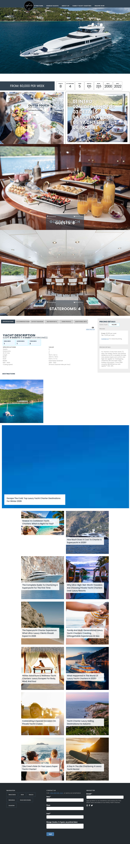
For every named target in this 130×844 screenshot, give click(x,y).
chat (61, 793)
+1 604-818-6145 (54, 793)
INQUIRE (33, 115)
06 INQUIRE (85, 127)
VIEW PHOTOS (90, 329)
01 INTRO (82, 101)
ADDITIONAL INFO (81, 322)
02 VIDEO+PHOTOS (94, 107)
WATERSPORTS (52, 322)
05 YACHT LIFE (89, 122)
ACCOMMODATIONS (23, 322)
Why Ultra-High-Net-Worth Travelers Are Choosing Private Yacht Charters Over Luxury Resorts (84, 588)
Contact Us (105, 339)
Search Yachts (52, 6)
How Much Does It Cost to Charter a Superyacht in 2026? (84, 541)
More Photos (79, 216)
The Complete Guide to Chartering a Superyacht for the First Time (40, 586)
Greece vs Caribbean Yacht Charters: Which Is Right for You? (37, 522)
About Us (65, 6)
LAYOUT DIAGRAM (37, 322)
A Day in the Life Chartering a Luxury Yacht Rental (84, 767)
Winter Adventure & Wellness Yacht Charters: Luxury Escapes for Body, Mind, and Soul (39, 678)
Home (22, 794)
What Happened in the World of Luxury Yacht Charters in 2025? (82, 677)
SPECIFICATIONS (8, 321)
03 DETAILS (85, 112)
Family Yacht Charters (82, 6)
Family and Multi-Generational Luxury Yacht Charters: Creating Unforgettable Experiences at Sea (85, 633)
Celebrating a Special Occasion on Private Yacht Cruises (39, 722)
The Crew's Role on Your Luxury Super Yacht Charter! (40, 767)
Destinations (37, 6)
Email (93, 794)
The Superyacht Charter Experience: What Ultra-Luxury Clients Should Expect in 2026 (39, 633)
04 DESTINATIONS (93, 117)
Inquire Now (99, 6)
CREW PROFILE (66, 322)
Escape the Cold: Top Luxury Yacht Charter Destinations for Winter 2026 (33, 499)
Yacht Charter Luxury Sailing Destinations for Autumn (80, 722)
